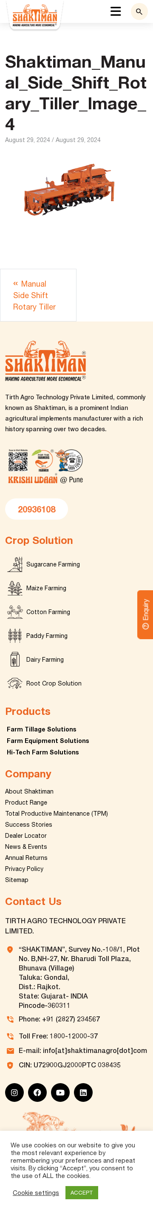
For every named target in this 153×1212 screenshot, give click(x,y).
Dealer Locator (26, 835)
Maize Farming (46, 588)
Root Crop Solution (54, 683)
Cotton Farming (48, 612)
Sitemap (16, 879)
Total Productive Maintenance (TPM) (56, 813)
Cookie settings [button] (36, 1192)
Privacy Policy (24, 868)
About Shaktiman (29, 791)
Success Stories (28, 824)
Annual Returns (26, 857)
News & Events (26, 846)
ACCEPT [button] (82, 1192)
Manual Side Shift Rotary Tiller (34, 295)
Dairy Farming (45, 659)
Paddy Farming (47, 635)
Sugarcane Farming (53, 564)
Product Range (26, 802)
